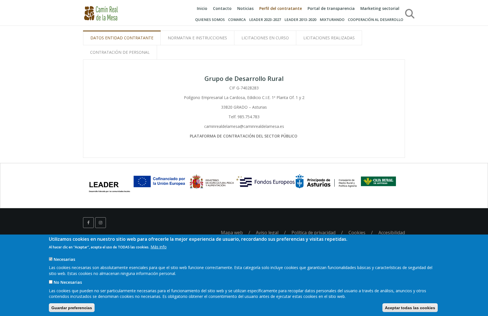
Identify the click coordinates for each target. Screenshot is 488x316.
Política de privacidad (313, 232)
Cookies (356, 232)
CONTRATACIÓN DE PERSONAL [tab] (120, 52)
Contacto (222, 8)
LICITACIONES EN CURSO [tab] (265, 37)
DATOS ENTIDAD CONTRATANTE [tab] (121, 37)
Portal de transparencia (331, 8)
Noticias (245, 8)
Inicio (202, 8)
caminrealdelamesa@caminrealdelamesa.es (244, 126)
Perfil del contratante (280, 8)
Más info (159, 246)
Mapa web (232, 232)
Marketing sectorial (379, 8)
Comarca (237, 19)
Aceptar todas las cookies (410, 307)
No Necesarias (68, 282)
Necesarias (64, 259)
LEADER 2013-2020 (300, 19)
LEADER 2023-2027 (265, 19)
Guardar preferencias (71, 307)
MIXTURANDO (332, 19)
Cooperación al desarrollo (375, 19)
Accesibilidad (391, 232)
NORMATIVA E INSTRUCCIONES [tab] (197, 37)
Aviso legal (267, 232)
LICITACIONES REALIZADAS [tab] (329, 37)
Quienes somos (210, 19)
